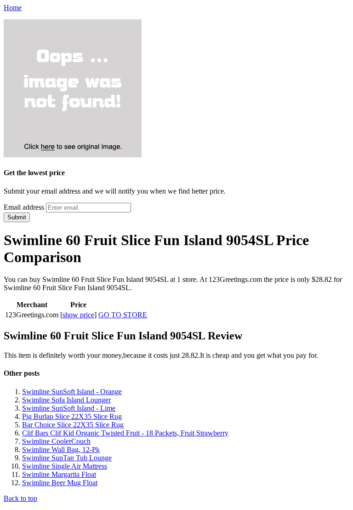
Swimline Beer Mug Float (59, 483)
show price (78, 315)
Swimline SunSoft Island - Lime (68, 408)
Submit (16, 217)
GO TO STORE (122, 315)
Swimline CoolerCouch (56, 441)
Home (13, 7)
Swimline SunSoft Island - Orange (72, 391)
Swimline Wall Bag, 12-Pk (61, 449)
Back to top (20, 498)
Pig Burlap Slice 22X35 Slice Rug (72, 416)
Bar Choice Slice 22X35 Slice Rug (73, 425)
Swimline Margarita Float (59, 474)
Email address (24, 207)
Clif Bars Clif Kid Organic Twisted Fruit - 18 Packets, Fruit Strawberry (125, 433)
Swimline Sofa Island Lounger (66, 400)
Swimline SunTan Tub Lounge (67, 458)
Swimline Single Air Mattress (64, 466)
